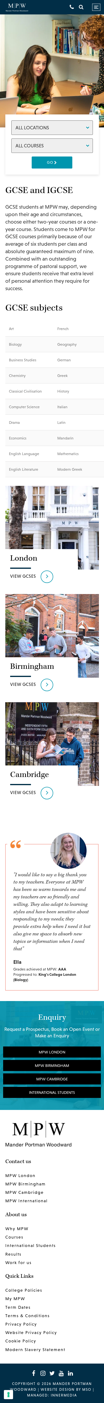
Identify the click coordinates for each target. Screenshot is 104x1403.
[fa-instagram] (42, 1373)
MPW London (52, 1052)
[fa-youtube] (61, 1373)
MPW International (26, 1201)
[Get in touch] (72, 7)
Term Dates (18, 1307)
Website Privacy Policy (31, 1332)
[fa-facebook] (33, 1373)
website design (58, 1389)
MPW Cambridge (52, 1079)
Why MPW (17, 1228)
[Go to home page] (17, 7)
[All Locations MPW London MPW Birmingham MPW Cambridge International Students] (52, 128)
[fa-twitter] (52, 1373)
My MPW (15, 1298)
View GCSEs (23, 576)
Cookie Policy (20, 1341)
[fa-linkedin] (70, 1373)
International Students (52, 1092)
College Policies (23, 1290)
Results (13, 1254)
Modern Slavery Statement (35, 1349)
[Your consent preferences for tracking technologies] (8, 1394)
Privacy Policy (21, 1324)
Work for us (18, 1262)
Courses (14, 1237)
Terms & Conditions (27, 1315)
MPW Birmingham (52, 1065)
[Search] (81, 7)
